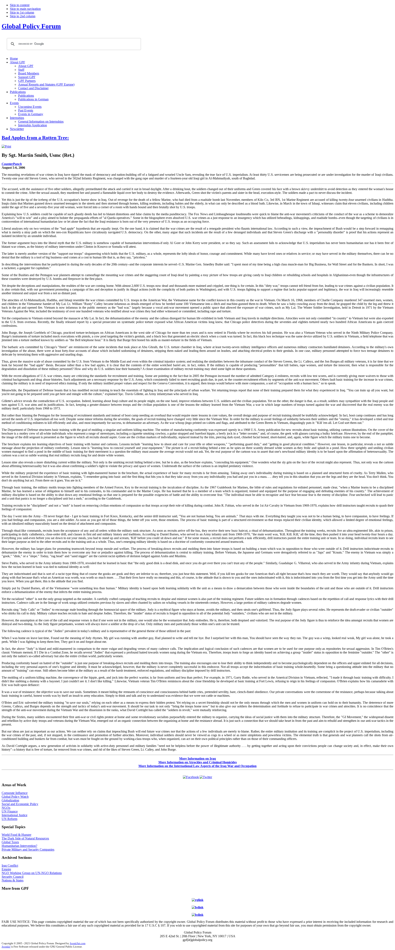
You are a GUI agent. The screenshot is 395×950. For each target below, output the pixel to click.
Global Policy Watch (15, 796)
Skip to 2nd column (22, 16)
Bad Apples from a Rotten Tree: (35, 137)
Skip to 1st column (22, 12)
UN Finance (10, 811)
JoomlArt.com (77, 943)
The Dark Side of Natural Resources (25, 838)
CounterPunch (12, 164)
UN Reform (9, 819)
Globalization (10, 800)
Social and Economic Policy (20, 804)
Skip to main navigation (25, 8)
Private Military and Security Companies (28, 849)
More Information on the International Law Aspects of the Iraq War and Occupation (197, 766)
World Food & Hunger (16, 834)
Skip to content (19, 5)
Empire (6, 869)
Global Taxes (10, 842)
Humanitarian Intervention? (19, 846)
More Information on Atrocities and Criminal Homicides (197, 762)
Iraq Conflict (10, 865)
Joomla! (6, 946)
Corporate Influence (15, 793)
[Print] (6, 146)
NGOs (6, 807)
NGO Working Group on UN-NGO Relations (32, 873)
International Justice (14, 815)
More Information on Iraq (197, 758)
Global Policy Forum (31, 26)
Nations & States (12, 880)
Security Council (12, 876)
